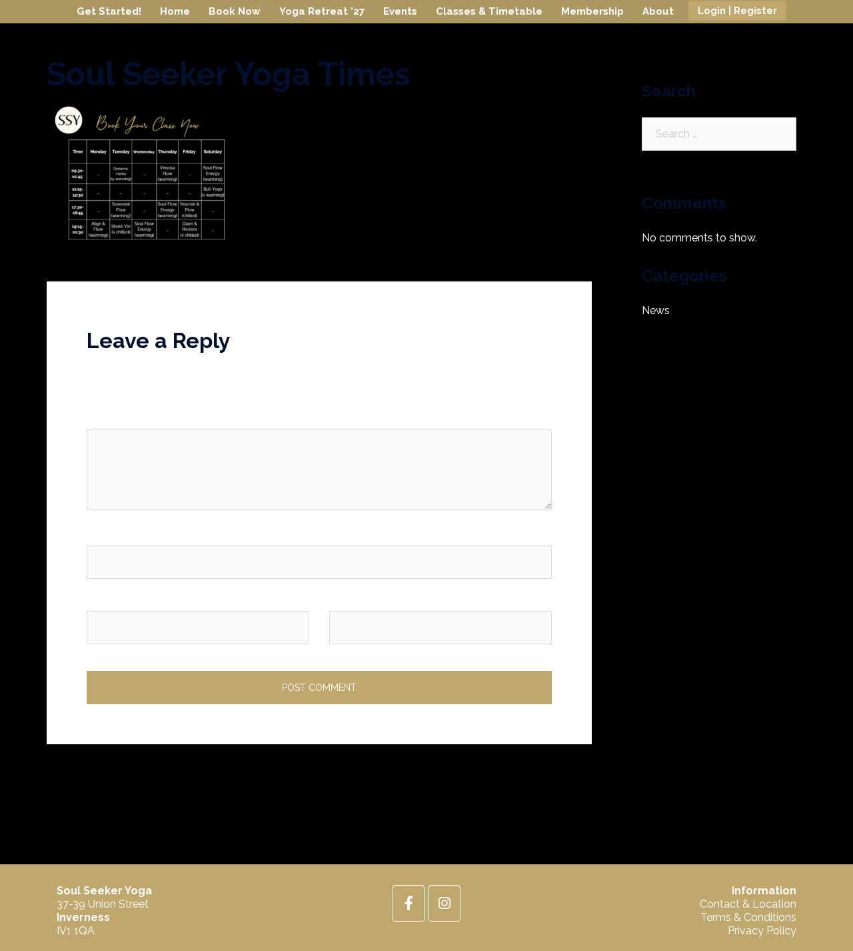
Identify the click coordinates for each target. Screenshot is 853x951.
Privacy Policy (762, 930)
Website (349, 599)
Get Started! (109, 11)
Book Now (235, 11)
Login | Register (737, 11)
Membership (592, 11)
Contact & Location (748, 904)
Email (103, 599)
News (656, 310)
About (658, 11)
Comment (115, 418)
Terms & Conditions (748, 917)
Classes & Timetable (489, 11)
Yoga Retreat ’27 (322, 11)
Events (400, 11)
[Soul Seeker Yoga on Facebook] (409, 903)
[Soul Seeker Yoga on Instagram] (444, 903)
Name (105, 534)
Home (175, 11)
